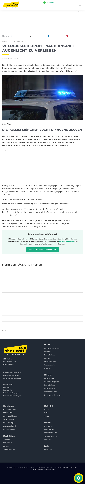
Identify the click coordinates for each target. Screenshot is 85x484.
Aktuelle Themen (49, 378)
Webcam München (50, 392)
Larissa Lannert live (66, 241)
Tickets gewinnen (9, 449)
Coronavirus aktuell (9, 409)
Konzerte (6, 446)
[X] (30, 36)
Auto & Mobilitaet (9, 429)
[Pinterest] (67, 36)
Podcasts (47, 409)
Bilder (46, 413)
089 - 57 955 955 (14, 375)
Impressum (7, 387)
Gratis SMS (47, 439)
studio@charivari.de (14, 373)
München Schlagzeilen (51, 382)
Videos (46, 416)
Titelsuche (6, 439)
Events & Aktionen (50, 355)
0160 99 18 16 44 (16, 378)
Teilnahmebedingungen (11, 393)
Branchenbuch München (52, 395)
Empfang (47, 368)
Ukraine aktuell (8, 413)
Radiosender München (69, 467)
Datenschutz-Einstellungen (12, 396)
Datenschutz (7, 390)
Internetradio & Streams (52, 348)
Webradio (51, 469)
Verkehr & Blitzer (8, 419)
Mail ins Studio (8, 384)
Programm (47, 352)
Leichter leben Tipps (50, 433)
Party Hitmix (7, 443)
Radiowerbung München (38, 469)
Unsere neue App (50, 365)
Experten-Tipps (49, 429)
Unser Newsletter (50, 362)
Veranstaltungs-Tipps (51, 436)
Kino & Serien (48, 426)
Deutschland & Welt (9, 426)
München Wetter (49, 388)
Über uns (47, 358)
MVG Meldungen (8, 423)
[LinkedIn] (48, 36)
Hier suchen (48, 449)
